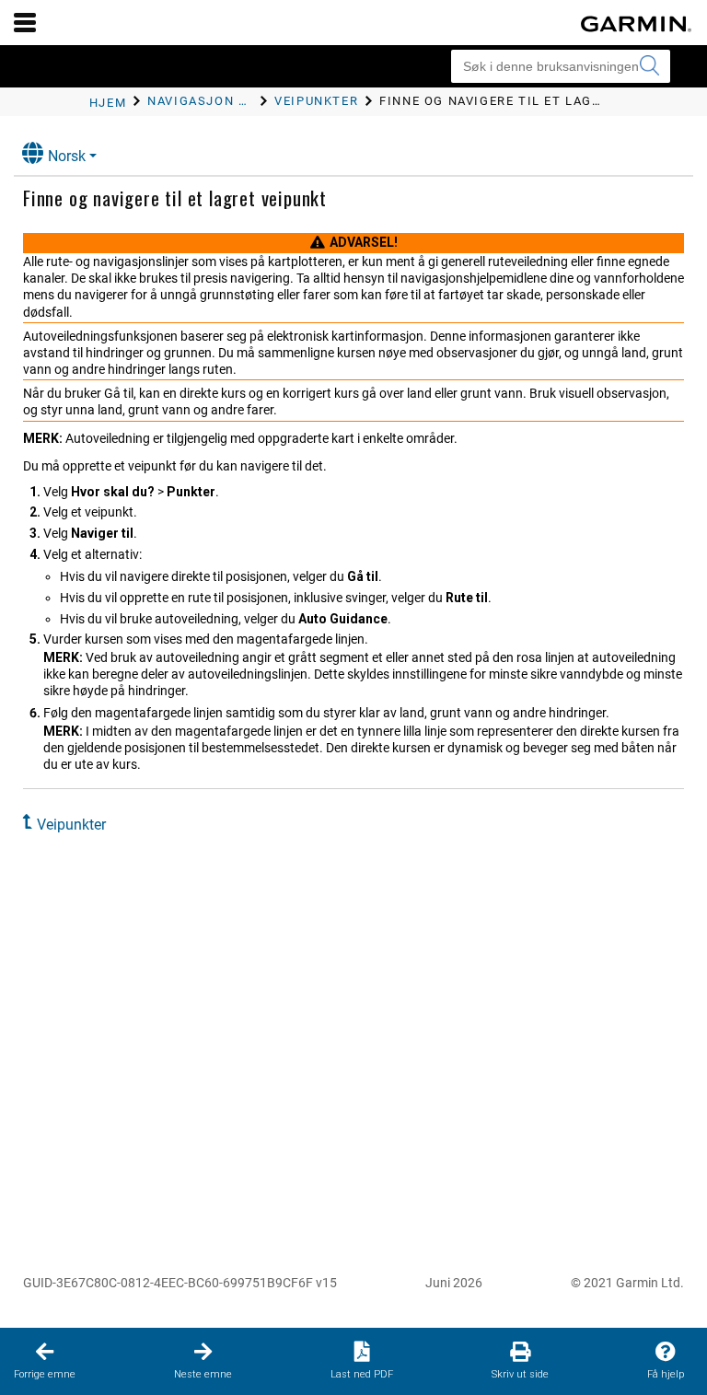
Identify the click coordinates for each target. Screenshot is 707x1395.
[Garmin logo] (636, 23)
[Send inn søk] (649, 66)
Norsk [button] (67, 156)
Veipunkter (71, 824)
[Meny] (25, 22)
